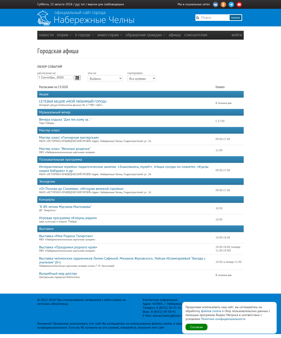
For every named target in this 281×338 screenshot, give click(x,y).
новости (46, 35)
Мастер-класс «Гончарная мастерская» (69, 138)
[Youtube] (239, 4)
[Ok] (223, 4)
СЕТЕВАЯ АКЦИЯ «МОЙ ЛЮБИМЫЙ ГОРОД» (73, 102)
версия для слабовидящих (106, 4)
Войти (237, 35)
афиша (175, 35)
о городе (83, 35)
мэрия (63, 35)
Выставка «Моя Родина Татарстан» (66, 236)
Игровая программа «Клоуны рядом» (68, 218)
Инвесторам (108, 35)
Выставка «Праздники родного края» (68, 247)
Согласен (196, 327)
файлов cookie (211, 311)
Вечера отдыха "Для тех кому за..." (65, 120)
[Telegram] (231, 4)
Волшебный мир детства (58, 274)
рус (77, 4)
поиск (235, 18)
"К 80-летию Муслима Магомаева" (65, 207)
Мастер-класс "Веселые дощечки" (65, 149)
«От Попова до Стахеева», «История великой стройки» (81, 189)
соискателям (195, 35)
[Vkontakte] (215, 4)
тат (83, 4)
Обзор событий (49, 66)
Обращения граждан (144, 35)
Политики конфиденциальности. (223, 319)
